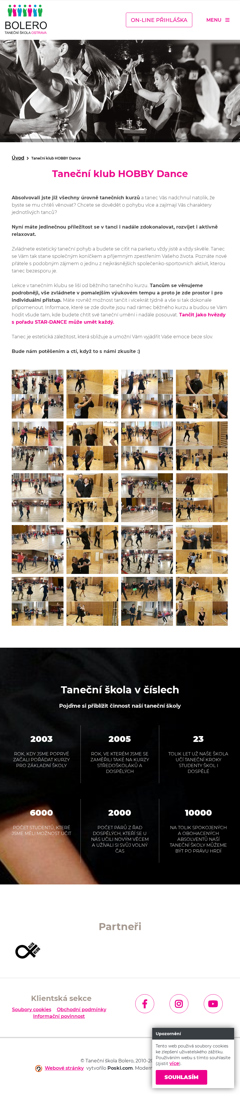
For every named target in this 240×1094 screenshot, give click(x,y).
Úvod (18, 158)
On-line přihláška (159, 20)
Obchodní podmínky (81, 1009)
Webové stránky (64, 1068)
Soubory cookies (31, 1009)
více (174, 1063)
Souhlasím (181, 1077)
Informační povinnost (59, 1016)
